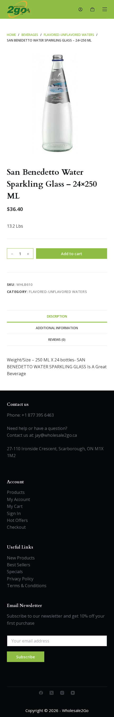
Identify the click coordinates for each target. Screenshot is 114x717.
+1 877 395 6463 (38, 415)
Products (16, 492)
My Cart (15, 506)
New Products (21, 558)
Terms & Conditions (26, 586)
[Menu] (104, 9)
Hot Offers (17, 520)
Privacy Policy (20, 579)
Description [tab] (57, 316)
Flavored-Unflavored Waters (58, 291)
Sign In (14, 513)
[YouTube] (73, 693)
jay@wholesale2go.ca (56, 435)
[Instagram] (62, 693)
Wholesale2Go (75, 710)
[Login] (80, 9)
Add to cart (71, 253)
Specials (15, 571)
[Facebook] (41, 693)
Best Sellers (18, 565)
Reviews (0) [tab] (56, 339)
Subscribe (25, 656)
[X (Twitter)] (52, 693)
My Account (18, 499)
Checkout (16, 527)
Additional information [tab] (57, 328)
